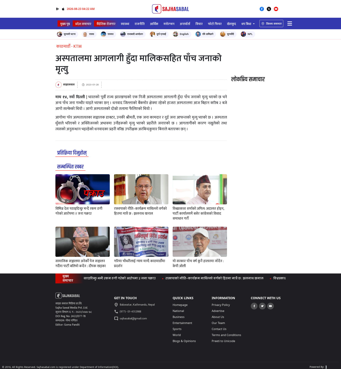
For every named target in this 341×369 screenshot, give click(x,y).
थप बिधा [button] (246, 24)
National (178, 311)
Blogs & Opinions (184, 341)
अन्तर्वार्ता (185, 24)
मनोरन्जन (169, 24)
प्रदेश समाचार (83, 24)
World (177, 335)
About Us (218, 317)
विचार (199, 24)
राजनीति (140, 24)
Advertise (218, 311)
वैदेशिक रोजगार (106, 24)
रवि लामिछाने (207, 34)
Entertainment (182, 323)
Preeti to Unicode (223, 341)
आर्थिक (154, 24)
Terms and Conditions (226, 335)
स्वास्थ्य (125, 24)
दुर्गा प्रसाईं (161, 34)
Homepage (180, 305)
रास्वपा (110, 34)
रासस (91, 34)
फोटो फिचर (215, 24)
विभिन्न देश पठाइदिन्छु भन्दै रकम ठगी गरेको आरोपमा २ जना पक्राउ (103, 278)
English (184, 34)
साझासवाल (69, 85)
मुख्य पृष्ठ (65, 24)
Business (179, 317)
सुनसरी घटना (69, 34)
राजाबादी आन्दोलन (135, 34)
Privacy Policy (221, 305)
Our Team (218, 323)
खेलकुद (231, 24)
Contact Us (219, 329)
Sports (177, 329)
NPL (250, 34)
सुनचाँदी (230, 34)
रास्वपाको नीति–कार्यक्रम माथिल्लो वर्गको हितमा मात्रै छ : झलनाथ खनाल (206, 278)
